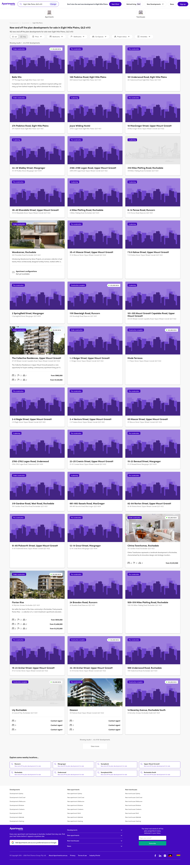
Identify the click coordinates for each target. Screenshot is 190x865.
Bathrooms (77, 36)
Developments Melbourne (17, 801)
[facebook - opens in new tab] (155, 855)
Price (37, 36)
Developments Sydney (16, 793)
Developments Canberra (17, 809)
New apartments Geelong (75, 821)
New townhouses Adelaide (133, 817)
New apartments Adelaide (75, 817)
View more (95, 746)
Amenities (143, 36)
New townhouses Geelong (133, 821)
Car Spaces (99, 36)
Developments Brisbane (17, 805)
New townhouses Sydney (132, 793)
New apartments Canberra (75, 809)
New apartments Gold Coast (75, 797)
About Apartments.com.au (58, 855)
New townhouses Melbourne (133, 801)
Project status (122, 36)
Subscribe (152, 843)
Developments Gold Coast (17, 797)
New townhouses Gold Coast (133, 797)
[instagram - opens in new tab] (165, 855)
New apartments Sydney (74, 793)
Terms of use (82, 855)
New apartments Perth (74, 813)
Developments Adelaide (17, 817)
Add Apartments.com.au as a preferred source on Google (35, 842)
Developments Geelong (17, 821)
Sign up (183, 4)
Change (53, 4)
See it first (115, 4)
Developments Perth (16, 813)
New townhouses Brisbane (133, 805)
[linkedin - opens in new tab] (160, 855)
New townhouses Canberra (133, 809)
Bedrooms (56, 36)
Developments (14, 23)
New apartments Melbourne (75, 801)
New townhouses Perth (132, 813)
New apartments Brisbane (75, 805)
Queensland (25, 23)
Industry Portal (94, 855)
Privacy (72, 855)
